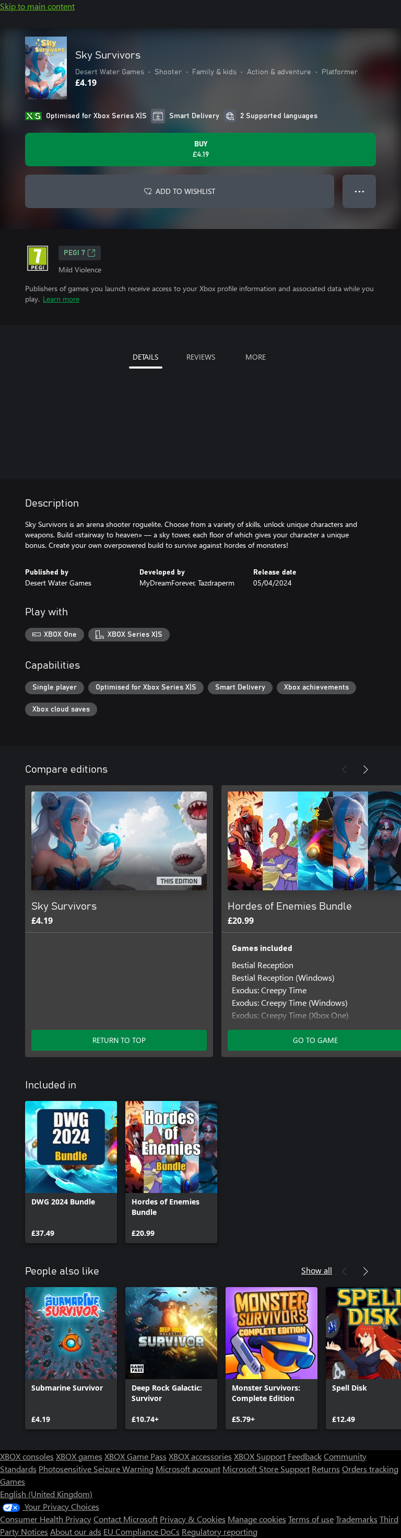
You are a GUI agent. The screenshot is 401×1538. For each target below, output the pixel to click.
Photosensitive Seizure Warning (96, 1468)
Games (12, 1481)
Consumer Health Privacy (45, 1518)
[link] (71, 1172)
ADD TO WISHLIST (185, 191)
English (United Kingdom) (46, 1493)
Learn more (61, 299)
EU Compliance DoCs (141, 1531)
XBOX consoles (27, 1456)
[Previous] (344, 769)
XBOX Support (260, 1456)
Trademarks (357, 1518)
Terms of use (311, 1518)
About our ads (75, 1531)
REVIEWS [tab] (200, 357)
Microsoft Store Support (266, 1468)
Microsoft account (188, 1468)
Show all (316, 1270)
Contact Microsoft (125, 1518)
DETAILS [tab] (145, 357)
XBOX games (79, 1456)
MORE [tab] (255, 357)
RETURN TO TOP (119, 1040)
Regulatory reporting (219, 1531)
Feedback (305, 1456)
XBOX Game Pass (135, 1456)
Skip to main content (37, 6)
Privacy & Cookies (193, 1518)
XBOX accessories (200, 1456)
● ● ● (359, 191)
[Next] (365, 769)
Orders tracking (370, 1468)
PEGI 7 (74, 253)
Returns (326, 1468)
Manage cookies (257, 1518)
